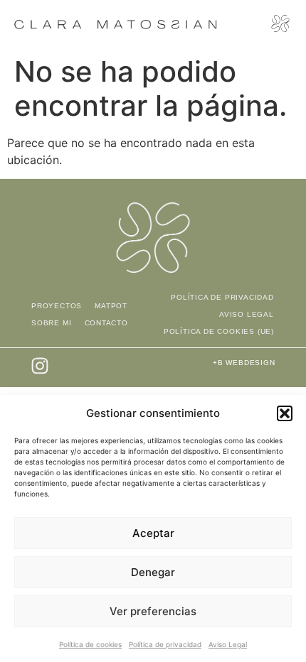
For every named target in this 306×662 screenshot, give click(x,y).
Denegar (153, 572)
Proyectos (56, 306)
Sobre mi (51, 323)
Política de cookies (90, 644)
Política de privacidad (165, 644)
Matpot (111, 306)
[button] (285, 413)
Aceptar (153, 533)
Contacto (106, 323)
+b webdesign (244, 363)
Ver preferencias (153, 611)
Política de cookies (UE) (219, 331)
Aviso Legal (228, 644)
